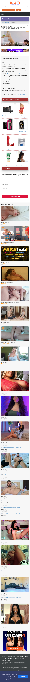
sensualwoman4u (5, 476)
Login (18, 10)
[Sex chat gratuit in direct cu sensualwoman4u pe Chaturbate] (11, 474)
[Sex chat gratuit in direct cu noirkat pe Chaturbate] (10, 570)
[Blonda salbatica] (15, 213)
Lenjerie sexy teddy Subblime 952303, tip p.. (20, 116)
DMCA (26, 656)
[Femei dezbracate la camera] (15, 640)
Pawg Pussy (4, 362)
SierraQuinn (4, 566)
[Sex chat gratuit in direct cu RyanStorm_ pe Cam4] (15, 460)
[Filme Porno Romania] (15, 2)
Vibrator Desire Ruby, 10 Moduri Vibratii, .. (7, 148)
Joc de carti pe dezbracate (7, 322)
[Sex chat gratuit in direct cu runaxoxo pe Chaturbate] (10, 507)
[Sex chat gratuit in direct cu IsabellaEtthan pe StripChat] (15, 380)
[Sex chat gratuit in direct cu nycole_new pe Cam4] (15, 584)
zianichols (3, 515)
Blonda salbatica (5, 222)
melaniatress (4, 541)
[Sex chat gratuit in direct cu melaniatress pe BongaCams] (15, 529)
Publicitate (4, 658)
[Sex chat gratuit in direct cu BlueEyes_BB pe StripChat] (15, 431)
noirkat (3, 572)
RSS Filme (22, 658)
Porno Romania (10, 662)
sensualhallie (4, 449)
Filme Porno (7, 22)
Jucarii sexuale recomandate (12, 99)
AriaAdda (3, 417)
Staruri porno (11, 658)
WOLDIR (9, 660)
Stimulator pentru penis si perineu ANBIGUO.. (7, 116)
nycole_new (4, 593)
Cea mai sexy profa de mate (7, 242)
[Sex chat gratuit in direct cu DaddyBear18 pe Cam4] (15, 487)
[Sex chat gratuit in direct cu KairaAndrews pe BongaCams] (15, 613)
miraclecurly (4, 599)
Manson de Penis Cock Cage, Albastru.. (20, 148)
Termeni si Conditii (11, 656)
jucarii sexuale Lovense (22, 94)
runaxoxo (3, 509)
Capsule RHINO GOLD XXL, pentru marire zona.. (21, 132)
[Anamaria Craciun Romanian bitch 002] (15, 333)
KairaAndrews (4, 624)
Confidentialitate (20, 656)
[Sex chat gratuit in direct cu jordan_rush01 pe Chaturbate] (11, 500)
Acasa (3, 22)
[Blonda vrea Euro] (15, 253)
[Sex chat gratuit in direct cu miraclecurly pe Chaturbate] (11, 597)
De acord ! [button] (23, 676)
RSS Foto (4, 660)
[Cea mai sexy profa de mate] (15, 233)
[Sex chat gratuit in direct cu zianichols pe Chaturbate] (10, 513)
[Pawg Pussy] (15, 353)
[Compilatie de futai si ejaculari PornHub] (15, 293)
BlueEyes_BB (4, 442)
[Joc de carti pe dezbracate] (15, 313)
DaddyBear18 (4, 496)
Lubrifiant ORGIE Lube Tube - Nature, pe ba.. (8, 164)
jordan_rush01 (4, 502)
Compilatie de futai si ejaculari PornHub (10, 302)
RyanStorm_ (4, 469)
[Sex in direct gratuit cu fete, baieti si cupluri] (15, 50)
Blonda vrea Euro (5, 262)
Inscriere (12, 10)
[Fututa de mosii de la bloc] (15, 273)
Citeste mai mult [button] (10, 679)
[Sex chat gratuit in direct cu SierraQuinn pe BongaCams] (15, 554)
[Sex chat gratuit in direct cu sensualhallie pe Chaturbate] (11, 447)
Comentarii (6, 168)
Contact (17, 658)
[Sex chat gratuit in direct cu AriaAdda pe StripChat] (15, 406)
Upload (4, 10)
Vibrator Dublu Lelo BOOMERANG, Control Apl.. (7, 132)
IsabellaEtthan (4, 392)
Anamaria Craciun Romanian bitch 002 (9, 342)
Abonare (4, 656)
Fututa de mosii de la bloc (7, 282)
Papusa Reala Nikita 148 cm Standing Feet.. (21, 164)
